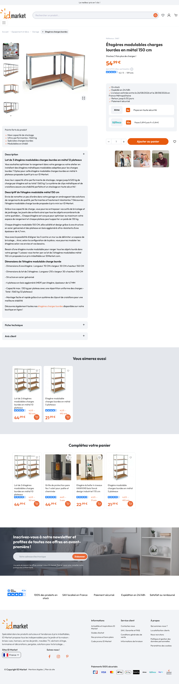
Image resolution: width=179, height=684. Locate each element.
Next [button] (11, 116)
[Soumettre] (155, 15)
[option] (89, 2)
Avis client (11, 336)
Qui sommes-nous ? (159, 626)
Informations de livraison (132, 641)
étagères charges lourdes (50, 306)
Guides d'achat (97, 633)
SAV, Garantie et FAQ (130, 630)
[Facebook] (49, 656)
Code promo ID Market (101, 641)
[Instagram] (58, 656)
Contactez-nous (128, 626)
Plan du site (50, 669)
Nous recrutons (157, 634)
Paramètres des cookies (161, 645)
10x (128, 122)
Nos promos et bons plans (102, 637)
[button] (169, 15)
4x (128, 110)
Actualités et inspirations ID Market (103, 627)
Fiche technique (14, 325)
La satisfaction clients (160, 630)
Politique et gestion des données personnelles (161, 640)
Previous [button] (11, 43)
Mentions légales (35, 669)
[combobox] (96, 15)
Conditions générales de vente (131, 635)
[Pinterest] (67, 656)
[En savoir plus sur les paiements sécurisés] (95, 671)
